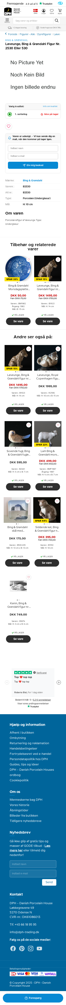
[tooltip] (18, 288)
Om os (15, 792)
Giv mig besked (35, 165)
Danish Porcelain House (17, 11)
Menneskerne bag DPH (26, 799)
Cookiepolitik (19, 780)
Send (49, 882)
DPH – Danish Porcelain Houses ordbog (32, 772)
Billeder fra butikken (24, 815)
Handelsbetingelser (23, 748)
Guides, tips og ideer (24, 764)
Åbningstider (19, 810)
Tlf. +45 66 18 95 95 (23, 924)
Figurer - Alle (27, 34)
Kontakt (16, 894)
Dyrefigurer (44, 34)
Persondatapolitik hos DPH (29, 759)
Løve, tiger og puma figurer (6, 33)
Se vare (18, 321)
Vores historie (19, 805)
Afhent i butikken (22, 732)
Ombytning (18, 738)
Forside (12, 34)
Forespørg (35, 998)
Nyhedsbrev (20, 832)
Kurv (60, 13)
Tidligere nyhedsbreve (26, 821)
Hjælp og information (27, 725)
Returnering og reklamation (29, 743)
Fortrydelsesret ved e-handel (30, 754)
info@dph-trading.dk (24, 932)
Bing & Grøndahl (32, 180)
